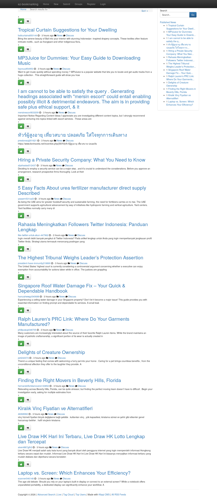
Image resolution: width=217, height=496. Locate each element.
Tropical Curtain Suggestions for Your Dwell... (180, 27)
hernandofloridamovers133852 (33, 385)
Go (192, 14)
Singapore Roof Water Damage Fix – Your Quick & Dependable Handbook (71, 288)
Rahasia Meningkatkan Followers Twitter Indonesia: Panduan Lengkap (83, 227)
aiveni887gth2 (25, 447)
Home (46, 4)
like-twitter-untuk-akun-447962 (33, 235)
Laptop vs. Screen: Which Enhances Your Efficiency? (74, 472)
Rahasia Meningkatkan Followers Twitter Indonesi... (180, 58)
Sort (144, 10)
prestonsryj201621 (27, 140)
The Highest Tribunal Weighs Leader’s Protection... (181, 65)
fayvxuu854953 (25, 68)
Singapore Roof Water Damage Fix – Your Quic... (179, 71)
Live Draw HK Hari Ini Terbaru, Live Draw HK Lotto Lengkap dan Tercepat (81, 439)
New (56, 4)
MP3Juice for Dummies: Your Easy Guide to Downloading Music (79, 60)
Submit (66, 4)
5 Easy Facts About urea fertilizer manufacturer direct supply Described (82, 190)
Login (103, 4)
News (60, 35)
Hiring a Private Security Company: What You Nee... (180, 52)
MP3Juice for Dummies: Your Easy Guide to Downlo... (181, 33)
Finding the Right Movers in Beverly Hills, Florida (69, 380)
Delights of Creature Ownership (51, 352)
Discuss (70, 35)
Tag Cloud (68, 494)
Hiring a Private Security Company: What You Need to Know (81, 159)
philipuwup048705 (27, 329)
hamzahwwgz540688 (28, 296)
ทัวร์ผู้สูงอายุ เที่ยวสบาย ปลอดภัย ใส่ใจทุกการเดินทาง (72, 134)
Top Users (80, 494)
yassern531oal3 (26, 198)
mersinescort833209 (28, 112)
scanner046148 (26, 478)
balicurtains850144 (27, 35)
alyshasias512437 (27, 165)
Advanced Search (46, 494)
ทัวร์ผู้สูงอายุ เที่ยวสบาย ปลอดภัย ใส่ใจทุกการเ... (178, 46)
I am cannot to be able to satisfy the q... (179, 39)
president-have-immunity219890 (34, 263)
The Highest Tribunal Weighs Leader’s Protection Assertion (80, 257)
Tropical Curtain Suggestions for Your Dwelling (67, 29)
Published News (168, 22)
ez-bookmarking (28, 4)
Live (59, 494)
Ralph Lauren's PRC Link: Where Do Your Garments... (180, 78)
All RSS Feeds (119, 494)
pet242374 (23, 357)
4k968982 (23, 413)
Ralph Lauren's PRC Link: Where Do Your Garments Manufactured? (73, 321)
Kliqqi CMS (104, 494)
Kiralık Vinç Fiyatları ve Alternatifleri (55, 408)
